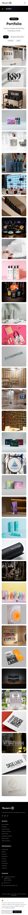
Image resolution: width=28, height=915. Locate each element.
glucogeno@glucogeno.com (10, 885)
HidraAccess (5, 856)
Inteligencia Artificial (7, 836)
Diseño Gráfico (5, 824)
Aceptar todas (17, 911)
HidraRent (4, 861)
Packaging (10, 40)
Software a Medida (6, 831)
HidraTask (4, 854)
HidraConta (4, 868)
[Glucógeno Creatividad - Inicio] (7, 3)
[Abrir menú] (24, 2)
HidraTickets (5, 863)
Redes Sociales (5, 838)
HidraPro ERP (5, 849)
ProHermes (4, 865)
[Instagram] (5, 816)
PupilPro (4, 851)
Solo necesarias (6, 911)
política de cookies (10, 907)
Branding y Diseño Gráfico (17, 37)
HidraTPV (4, 858)
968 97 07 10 (7, 883)
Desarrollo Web (5, 829)
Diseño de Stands (6, 840)
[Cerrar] (23, 912)
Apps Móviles (5, 833)
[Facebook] (2, 816)
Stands (18, 40)
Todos (5, 37)
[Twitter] (7, 816)
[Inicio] (2, 9)
